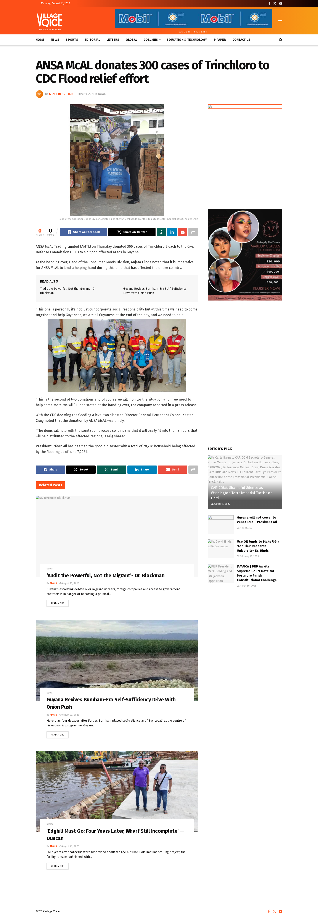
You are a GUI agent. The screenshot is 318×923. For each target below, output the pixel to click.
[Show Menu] (280, 21)
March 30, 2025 (247, 585)
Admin (53, 583)
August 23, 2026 (70, 583)
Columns (151, 40)
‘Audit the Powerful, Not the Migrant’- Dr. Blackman (106, 575)
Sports (72, 40)
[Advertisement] (245, 627)
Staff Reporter (61, 93)
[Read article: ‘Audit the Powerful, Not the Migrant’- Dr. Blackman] (117, 536)
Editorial (92, 40)
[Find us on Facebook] (269, 3)
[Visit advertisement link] (245, 152)
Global (131, 40)
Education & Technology (187, 40)
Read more (60, 602)
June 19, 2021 (86, 93)
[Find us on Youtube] (280, 3)
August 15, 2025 (221, 504)
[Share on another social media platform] (193, 232)
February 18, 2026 (249, 556)
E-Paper (220, 40)
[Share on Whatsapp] (161, 232)
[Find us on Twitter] (274, 3)
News (55, 40)
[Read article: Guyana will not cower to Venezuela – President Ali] (221, 524)
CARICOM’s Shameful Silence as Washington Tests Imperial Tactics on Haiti (242, 492)
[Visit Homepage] (49, 22)
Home (40, 40)
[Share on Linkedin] (172, 232)
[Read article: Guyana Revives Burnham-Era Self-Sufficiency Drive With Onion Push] (117, 660)
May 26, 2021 (246, 527)
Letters (112, 40)
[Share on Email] (182, 232)
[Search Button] (280, 39)
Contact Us (242, 40)
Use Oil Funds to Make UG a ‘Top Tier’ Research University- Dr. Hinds (258, 546)
